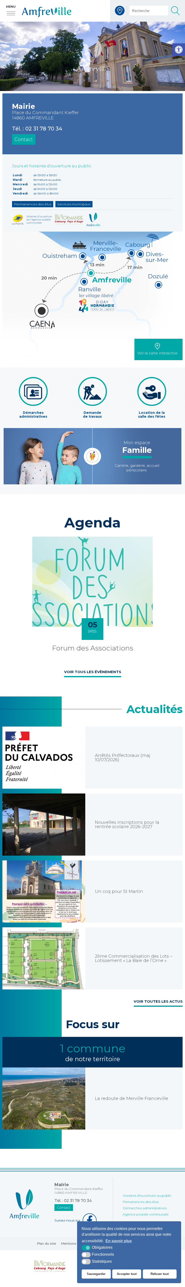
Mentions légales (75, 1243)
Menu (11, 6)
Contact (23, 139)
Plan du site (46, 1243)
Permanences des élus (32, 204)
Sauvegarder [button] (96, 1274)
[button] (178, 49)
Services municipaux (74, 204)
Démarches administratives (145, 1208)
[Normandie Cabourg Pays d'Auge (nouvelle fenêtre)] (50, 1266)
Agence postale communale (146, 1214)
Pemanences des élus (141, 1202)
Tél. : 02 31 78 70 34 (37, 128)
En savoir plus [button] (119, 1241)
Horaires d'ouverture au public (147, 1195)
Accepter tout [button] (127, 1274)
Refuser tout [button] (160, 1274)
